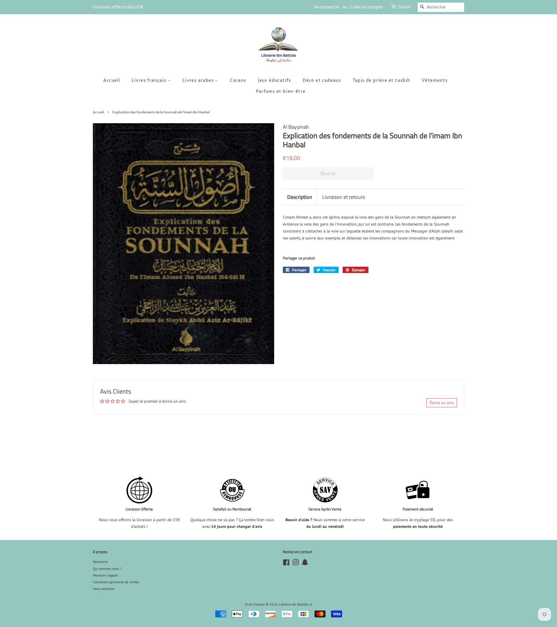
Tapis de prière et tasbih (381, 80)
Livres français (150, 80)
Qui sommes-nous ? (107, 568)
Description (299, 197)
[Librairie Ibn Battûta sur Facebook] (286, 563)
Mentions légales (105, 575)
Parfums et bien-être (281, 91)
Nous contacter (104, 588)
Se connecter (327, 7)
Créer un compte (366, 7)
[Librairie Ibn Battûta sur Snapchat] (305, 563)
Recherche (100, 561)
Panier (404, 7)
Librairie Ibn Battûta (293, 604)
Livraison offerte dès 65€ (118, 7)
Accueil (111, 80)
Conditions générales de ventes (116, 582)
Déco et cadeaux (322, 80)
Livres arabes (198, 80)
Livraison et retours (343, 197)
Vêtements (435, 80)
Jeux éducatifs (274, 80)
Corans (238, 80)
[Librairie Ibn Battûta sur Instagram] (295, 563)
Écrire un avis (442, 402)
